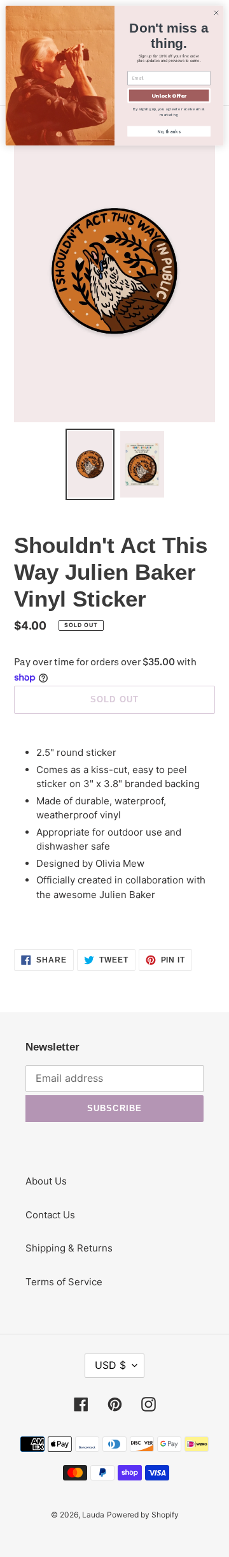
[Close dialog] (216, 12)
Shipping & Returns (69, 1248)
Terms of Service (63, 1282)
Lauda (93, 1514)
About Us (46, 1181)
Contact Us (50, 1215)
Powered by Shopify (143, 1514)
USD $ (110, 1365)
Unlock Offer (168, 95)
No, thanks (169, 131)
